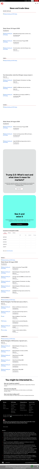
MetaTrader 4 (22, 407)
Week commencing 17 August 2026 (20, 40)
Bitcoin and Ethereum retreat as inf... (20, 306)
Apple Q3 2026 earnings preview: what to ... (22, 141)
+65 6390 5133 (9, 415)
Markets (4, 402)
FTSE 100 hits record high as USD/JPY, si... (21, 94)
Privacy (18, 421)
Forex (4, 58)
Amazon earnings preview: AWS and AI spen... (22, 133)
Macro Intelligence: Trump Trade (19, 316)
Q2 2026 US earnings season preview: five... (21, 290)
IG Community (26, 421)
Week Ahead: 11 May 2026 (17, 369)
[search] (35, 3)
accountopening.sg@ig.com (18, 415)
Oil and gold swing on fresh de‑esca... (20, 364)
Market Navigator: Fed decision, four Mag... (22, 80)
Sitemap (6, 421)
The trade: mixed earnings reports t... (20, 311)
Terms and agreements (12, 421)
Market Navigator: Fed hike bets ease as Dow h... (14, 301)
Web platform (22, 404)
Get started (36, 0)
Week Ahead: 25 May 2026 (18, 360)
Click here (8, 416)
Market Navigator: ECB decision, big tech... (21, 285)
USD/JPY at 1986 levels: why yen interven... (22, 87)
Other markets (6, 408)
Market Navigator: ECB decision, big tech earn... (14, 340)
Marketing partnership (33, 462)
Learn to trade (31, 402)
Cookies (4, 422)
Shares (5, 104)
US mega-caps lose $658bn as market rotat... (21, 276)
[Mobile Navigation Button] (37, 3)
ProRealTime (22, 408)
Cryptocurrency (5, 297)
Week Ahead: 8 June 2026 (17, 355)
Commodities (4, 336)
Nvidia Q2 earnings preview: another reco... (22, 33)
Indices (14, 232)
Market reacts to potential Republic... (20, 321)
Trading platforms (23, 402)
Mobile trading (22, 405)
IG (3, 421)
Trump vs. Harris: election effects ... (19, 330)
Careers (26, 462)
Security (21, 421)
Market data (31, 412)
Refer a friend (32, 421)
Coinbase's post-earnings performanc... (20, 325)
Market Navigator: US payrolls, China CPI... (21, 271)
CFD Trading (13, 402)
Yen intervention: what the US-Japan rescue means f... (18, 75)
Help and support (29, 415)
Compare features (23, 410)
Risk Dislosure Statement (16, 422)
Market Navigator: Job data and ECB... (20, 350)
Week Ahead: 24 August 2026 (11, 28)
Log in (32, 0)
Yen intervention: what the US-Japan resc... (22, 48)
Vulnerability (9, 422)
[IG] (2, 3)
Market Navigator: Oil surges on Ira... (20, 345)
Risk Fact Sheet (24, 422)
